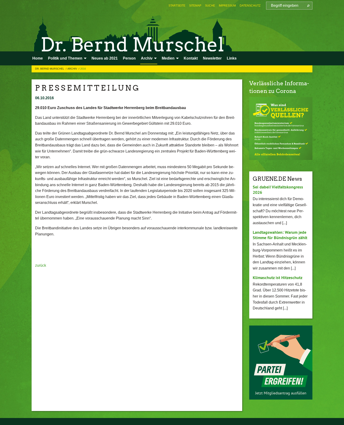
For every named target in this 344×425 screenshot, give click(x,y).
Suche (210, 5)
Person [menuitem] (129, 58)
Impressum (227, 5)
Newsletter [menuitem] (212, 58)
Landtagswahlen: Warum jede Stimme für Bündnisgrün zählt (280, 235)
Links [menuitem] (232, 58)
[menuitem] (176, 5)
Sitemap (195, 5)
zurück (40, 265)
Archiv (72, 68)
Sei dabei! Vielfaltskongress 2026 (278, 189)
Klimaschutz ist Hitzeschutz (277, 277)
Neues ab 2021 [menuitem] (104, 58)
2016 (83, 68)
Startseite (176, 5)
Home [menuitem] (37, 58)
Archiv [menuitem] (147, 58)
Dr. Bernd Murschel (50, 68)
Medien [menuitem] (168, 58)
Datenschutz (250, 5)
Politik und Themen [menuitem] (65, 58)
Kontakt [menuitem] (191, 58)
